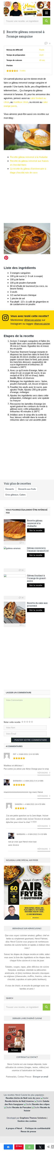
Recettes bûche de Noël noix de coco (23, 1098)
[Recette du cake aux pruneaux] (15, 612)
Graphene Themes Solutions (33, 1118)
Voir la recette (35, 530)
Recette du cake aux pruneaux (37, 604)
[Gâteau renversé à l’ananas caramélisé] (15, 557)
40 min (42, 60)
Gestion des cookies (27, 1121)
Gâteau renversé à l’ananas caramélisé (38, 549)
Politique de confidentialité (37, 1128)
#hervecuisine (42, 323)
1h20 (41, 55)
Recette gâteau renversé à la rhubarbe (29, 157)
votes (23, 71)
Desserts (9, 489)
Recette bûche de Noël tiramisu (19, 1101)
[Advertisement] (27, 197)
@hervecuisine (32, 320)
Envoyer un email (40, 1077)
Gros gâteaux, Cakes (15, 494)
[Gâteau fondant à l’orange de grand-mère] (15, 585)
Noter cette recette (12, 722)
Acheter (14, 1050)
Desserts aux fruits (27, 489)
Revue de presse (28, 1131)
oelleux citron (21, 102)
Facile (41, 50)
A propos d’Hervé (14, 1128)
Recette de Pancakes (21, 1107)
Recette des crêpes (41, 1104)
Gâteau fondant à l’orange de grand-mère (36, 578)
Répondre (43, 773)
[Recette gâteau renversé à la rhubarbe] (15, 530)
